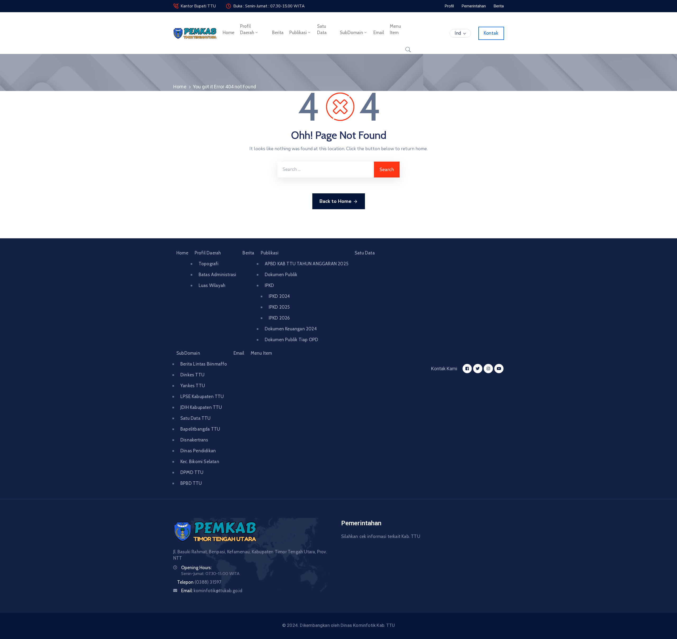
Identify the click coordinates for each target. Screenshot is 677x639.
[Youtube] (499, 368)
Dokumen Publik (281, 274)
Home (228, 32)
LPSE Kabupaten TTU (202, 396)
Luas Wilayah (212, 285)
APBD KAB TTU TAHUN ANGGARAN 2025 (306, 263)
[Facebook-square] (467, 368)
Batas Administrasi (217, 274)
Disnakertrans (194, 439)
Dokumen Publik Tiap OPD (291, 339)
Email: (212, 590)
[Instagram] (488, 368)
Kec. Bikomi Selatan (199, 461)
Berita (277, 32)
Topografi (209, 263)
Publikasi (298, 32)
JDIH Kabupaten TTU (201, 407)
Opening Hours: (196, 567)
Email (378, 32)
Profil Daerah (247, 29)
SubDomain (351, 32)
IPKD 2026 (279, 318)
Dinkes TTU (192, 374)
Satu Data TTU (195, 418)
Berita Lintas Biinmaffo (203, 364)
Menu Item (395, 29)
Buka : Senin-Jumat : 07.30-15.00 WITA (269, 6)
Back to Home (335, 201)
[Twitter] (477, 368)
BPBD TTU (191, 483)
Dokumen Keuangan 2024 (291, 328)
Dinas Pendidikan (198, 450)
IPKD (269, 285)
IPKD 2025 (279, 307)
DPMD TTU (192, 472)
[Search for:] (325, 169)
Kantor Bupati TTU (198, 6)
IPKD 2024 (279, 296)
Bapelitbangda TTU (200, 429)
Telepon (199, 582)
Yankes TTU (192, 385)
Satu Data (322, 29)
